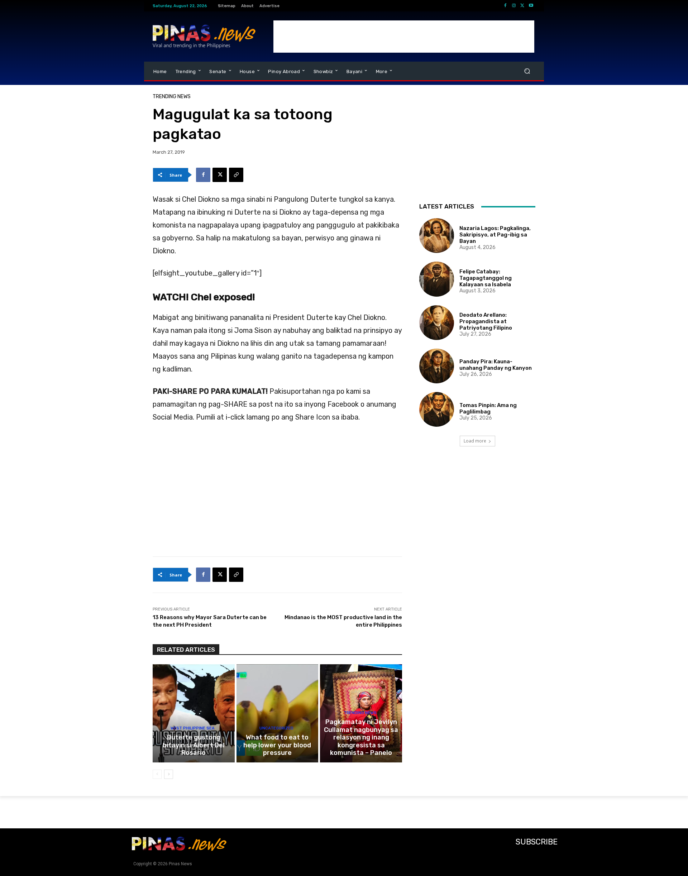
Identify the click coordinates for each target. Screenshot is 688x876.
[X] (522, 5)
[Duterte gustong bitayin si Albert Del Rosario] (194, 713)
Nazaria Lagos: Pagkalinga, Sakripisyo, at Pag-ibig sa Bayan (495, 234)
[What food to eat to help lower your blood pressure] (277, 713)
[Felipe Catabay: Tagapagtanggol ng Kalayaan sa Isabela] (436, 279)
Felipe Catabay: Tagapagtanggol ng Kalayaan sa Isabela (485, 278)
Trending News (172, 96)
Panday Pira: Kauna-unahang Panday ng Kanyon (495, 364)
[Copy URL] (236, 175)
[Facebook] (505, 5)
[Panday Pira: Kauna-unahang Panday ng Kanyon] (436, 366)
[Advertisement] (403, 36)
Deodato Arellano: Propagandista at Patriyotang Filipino (485, 321)
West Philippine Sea (193, 728)
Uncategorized (276, 728)
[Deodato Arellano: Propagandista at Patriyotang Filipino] (436, 322)
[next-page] (168, 774)
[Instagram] (514, 5)
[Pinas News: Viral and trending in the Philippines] (204, 36)
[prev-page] (157, 774)
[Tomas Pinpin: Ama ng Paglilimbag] (436, 409)
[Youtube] (531, 5)
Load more (475, 441)
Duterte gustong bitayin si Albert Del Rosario (194, 745)
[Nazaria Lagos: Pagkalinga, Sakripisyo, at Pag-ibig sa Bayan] (436, 235)
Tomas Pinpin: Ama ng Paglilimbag (488, 408)
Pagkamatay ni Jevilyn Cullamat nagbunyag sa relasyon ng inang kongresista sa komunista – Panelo (361, 737)
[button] (527, 71)
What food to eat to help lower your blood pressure (277, 745)
